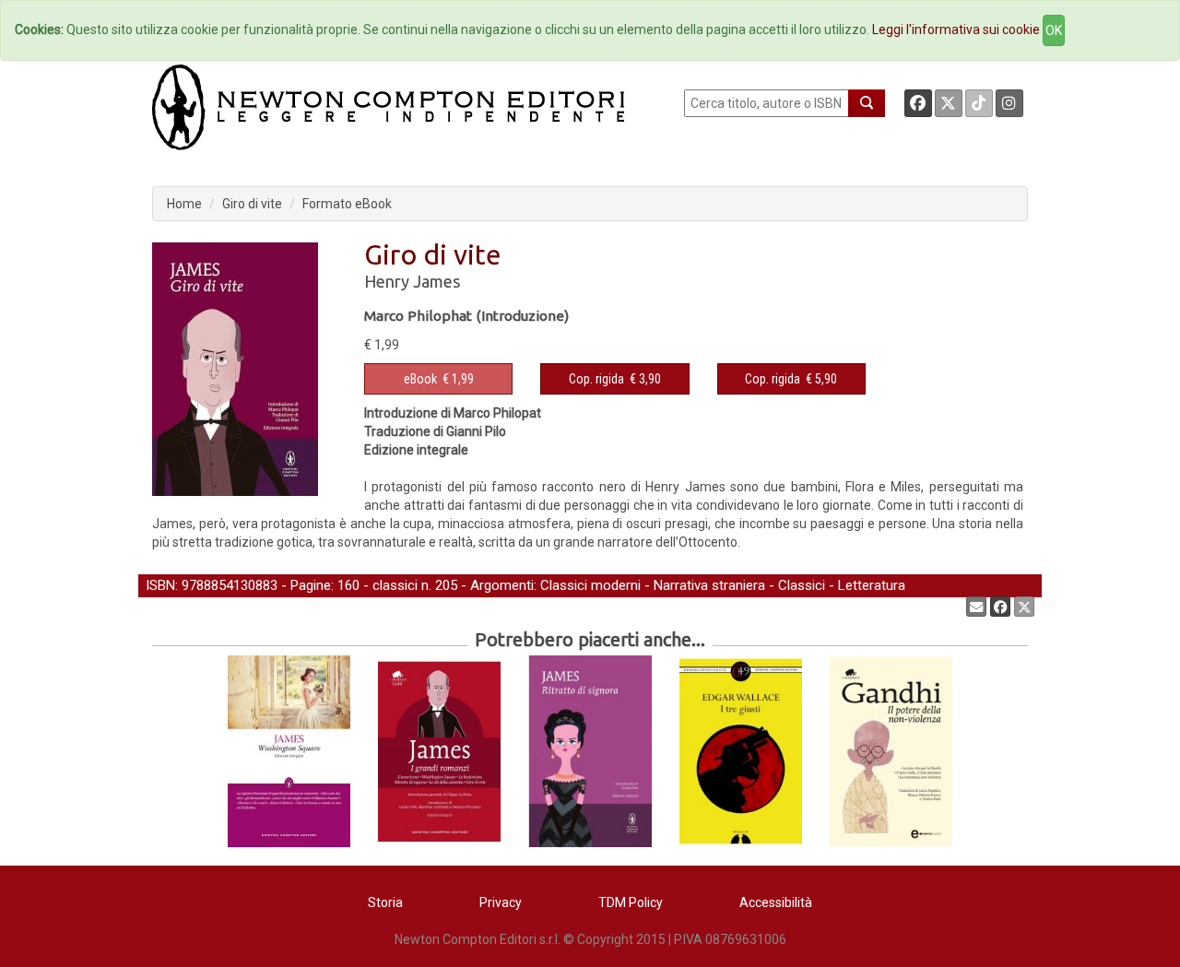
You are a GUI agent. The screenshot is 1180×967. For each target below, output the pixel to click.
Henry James (412, 281)
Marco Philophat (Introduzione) (466, 316)
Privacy (500, 902)
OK (1053, 30)
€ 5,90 (791, 378)
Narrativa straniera (709, 585)
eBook (420, 378)
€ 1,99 (439, 378)
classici (395, 585)
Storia (385, 902)
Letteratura (871, 585)
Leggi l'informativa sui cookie (956, 29)
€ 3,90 (615, 378)
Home (184, 203)
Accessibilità (775, 902)
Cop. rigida (596, 378)
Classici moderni (590, 585)
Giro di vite (252, 203)
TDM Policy (630, 902)
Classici (801, 585)
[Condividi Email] (976, 606)
